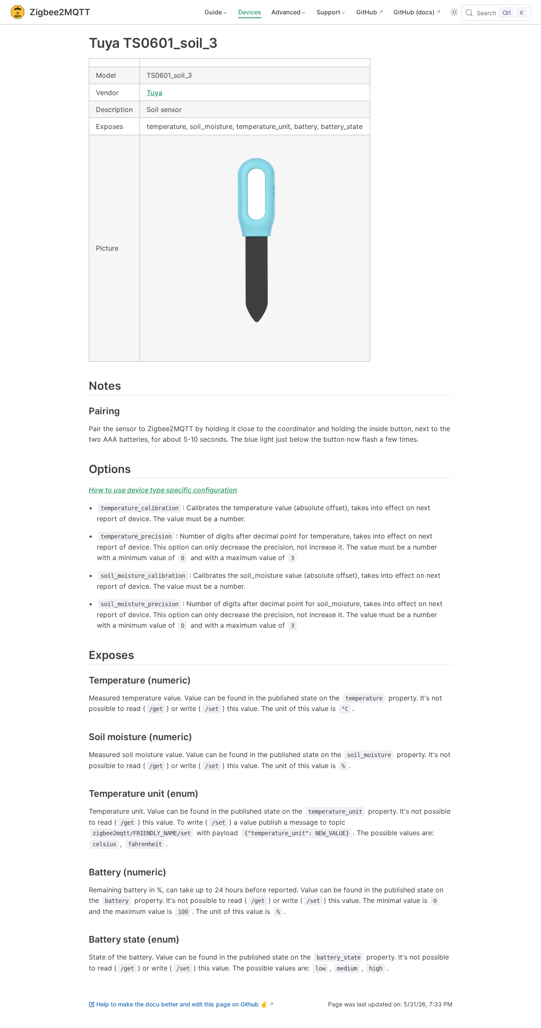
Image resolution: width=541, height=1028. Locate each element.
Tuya (154, 92)
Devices (249, 12)
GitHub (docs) (413, 12)
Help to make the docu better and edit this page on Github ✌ (182, 1004)
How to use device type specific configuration (163, 490)
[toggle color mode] (454, 12)
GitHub (366, 12)
